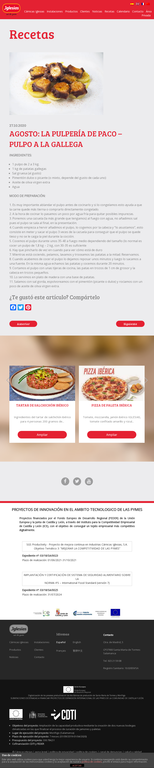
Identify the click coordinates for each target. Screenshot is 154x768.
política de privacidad (62, 752)
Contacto (137, 11)
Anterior (23, 324)
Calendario (123, 11)
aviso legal (41, 752)
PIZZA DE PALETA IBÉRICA (111, 405)
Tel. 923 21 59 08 (112, 660)
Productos (71, 11)
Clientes (85, 11)
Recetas (109, 11)
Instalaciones (55, 11)
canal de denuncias (111, 752)
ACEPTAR (77, 765)
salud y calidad (133, 752)
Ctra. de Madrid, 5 (113, 642)
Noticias (97, 11)
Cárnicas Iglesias (34, 11)
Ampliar (42, 435)
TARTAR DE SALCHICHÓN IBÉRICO (42, 405)
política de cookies (87, 752)
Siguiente (130, 324)
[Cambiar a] (132, 4)
